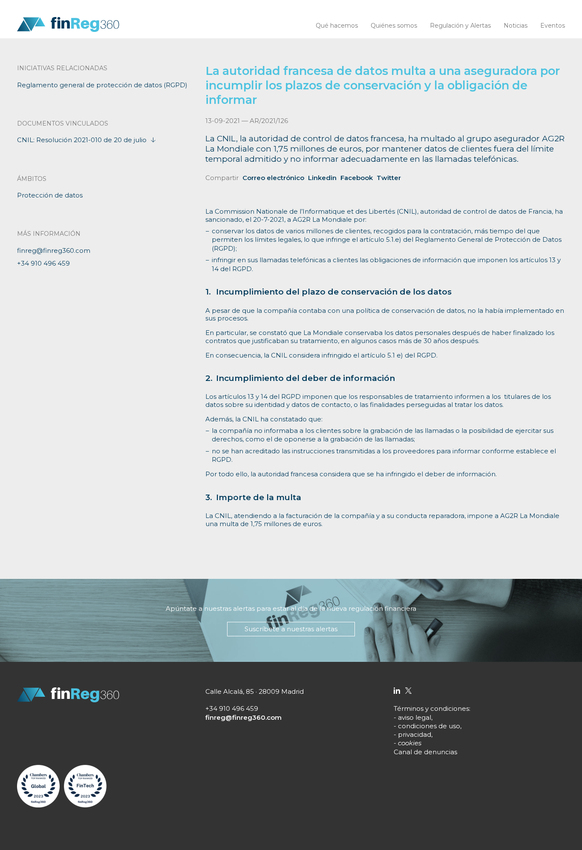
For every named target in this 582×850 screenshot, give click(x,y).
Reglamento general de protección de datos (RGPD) (102, 85)
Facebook (356, 178)
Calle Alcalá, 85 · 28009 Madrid (254, 691)
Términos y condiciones (431, 708)
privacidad (414, 734)
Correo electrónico (273, 178)
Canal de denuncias (425, 752)
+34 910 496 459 (43, 263)
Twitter (389, 178)
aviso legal (414, 717)
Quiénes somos (394, 25)
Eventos (552, 25)
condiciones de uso (429, 726)
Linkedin (322, 178)
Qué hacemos (337, 25)
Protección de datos (50, 195)
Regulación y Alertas (460, 25)
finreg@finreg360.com (53, 250)
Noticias (515, 25)
